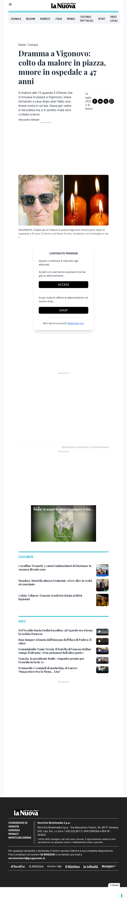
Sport (101, 18)
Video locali (114, 18)
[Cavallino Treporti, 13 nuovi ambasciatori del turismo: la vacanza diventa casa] (102, 570)
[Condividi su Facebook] (94, 101)
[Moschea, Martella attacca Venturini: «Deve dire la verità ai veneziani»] (102, 585)
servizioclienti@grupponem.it (26, 858)
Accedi (63, 284)
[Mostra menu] (10, 4)
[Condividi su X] (105, 101)
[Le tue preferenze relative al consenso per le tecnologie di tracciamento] (122, 896)
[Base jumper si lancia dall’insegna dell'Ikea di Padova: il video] (102, 641)
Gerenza (14, 830)
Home (22, 44)
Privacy (13, 834)
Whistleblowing (19, 837)
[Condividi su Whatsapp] (111, 101)
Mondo (71, 18)
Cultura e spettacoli (86, 18)
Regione (30, 18)
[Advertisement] (63, 31)
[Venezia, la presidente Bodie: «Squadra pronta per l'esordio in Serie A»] (102, 660)
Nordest (45, 18)
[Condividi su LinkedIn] (100, 101)
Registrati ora (75, 323)
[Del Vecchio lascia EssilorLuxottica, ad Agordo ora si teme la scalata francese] (102, 632)
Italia (58, 18)
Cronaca (16, 18)
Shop (63, 310)
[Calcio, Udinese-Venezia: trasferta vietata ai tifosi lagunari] (102, 600)
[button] (63, 523)
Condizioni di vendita (17, 824)
